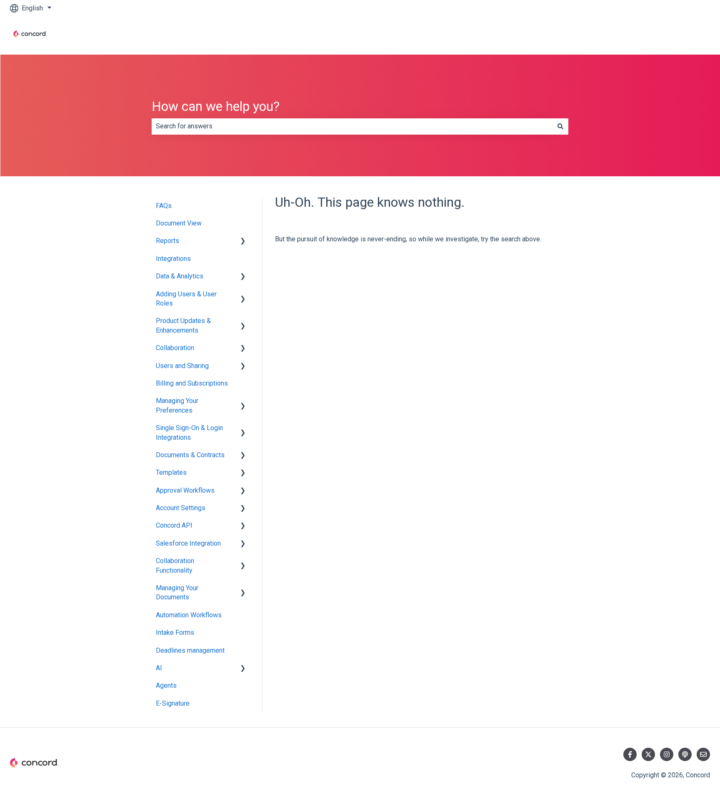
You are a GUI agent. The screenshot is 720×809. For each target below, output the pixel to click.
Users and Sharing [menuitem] (182, 366)
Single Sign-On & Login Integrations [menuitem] (189, 432)
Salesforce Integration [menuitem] (188, 543)
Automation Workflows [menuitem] (189, 615)
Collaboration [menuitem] (175, 348)
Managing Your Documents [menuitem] (177, 592)
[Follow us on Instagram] (666, 754)
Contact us (686, 35)
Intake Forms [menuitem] (175, 632)
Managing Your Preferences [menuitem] (177, 405)
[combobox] (352, 126)
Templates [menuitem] (171, 472)
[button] (243, 241)
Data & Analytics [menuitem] (179, 276)
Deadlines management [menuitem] (190, 650)
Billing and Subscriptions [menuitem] (192, 383)
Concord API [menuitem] (174, 525)
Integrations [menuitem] (173, 259)
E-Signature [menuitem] (173, 703)
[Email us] (703, 754)
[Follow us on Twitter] (648, 754)
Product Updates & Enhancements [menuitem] (183, 325)
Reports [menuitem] (167, 241)
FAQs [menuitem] (164, 206)
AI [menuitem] (159, 668)
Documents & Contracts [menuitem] (190, 455)
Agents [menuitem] (166, 685)
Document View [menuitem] (179, 223)
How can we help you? (216, 106)
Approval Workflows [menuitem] (185, 490)
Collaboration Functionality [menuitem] (175, 565)
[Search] (560, 126)
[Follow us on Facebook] (630, 754)
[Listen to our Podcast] (685, 754)
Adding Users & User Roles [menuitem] (186, 298)
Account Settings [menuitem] (180, 508)
